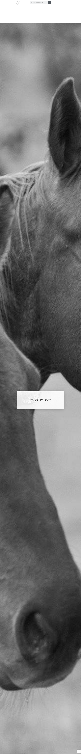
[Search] (49, 2)
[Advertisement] (40, 14)
